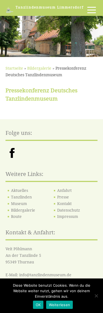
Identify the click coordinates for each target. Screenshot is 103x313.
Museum (19, 203)
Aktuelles (19, 190)
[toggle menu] (92, 10)
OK (38, 305)
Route (16, 216)
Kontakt (64, 203)
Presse (63, 197)
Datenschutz (68, 210)
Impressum (67, 216)
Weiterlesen (59, 305)
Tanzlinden (21, 197)
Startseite (14, 68)
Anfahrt (64, 190)
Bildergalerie (39, 68)
